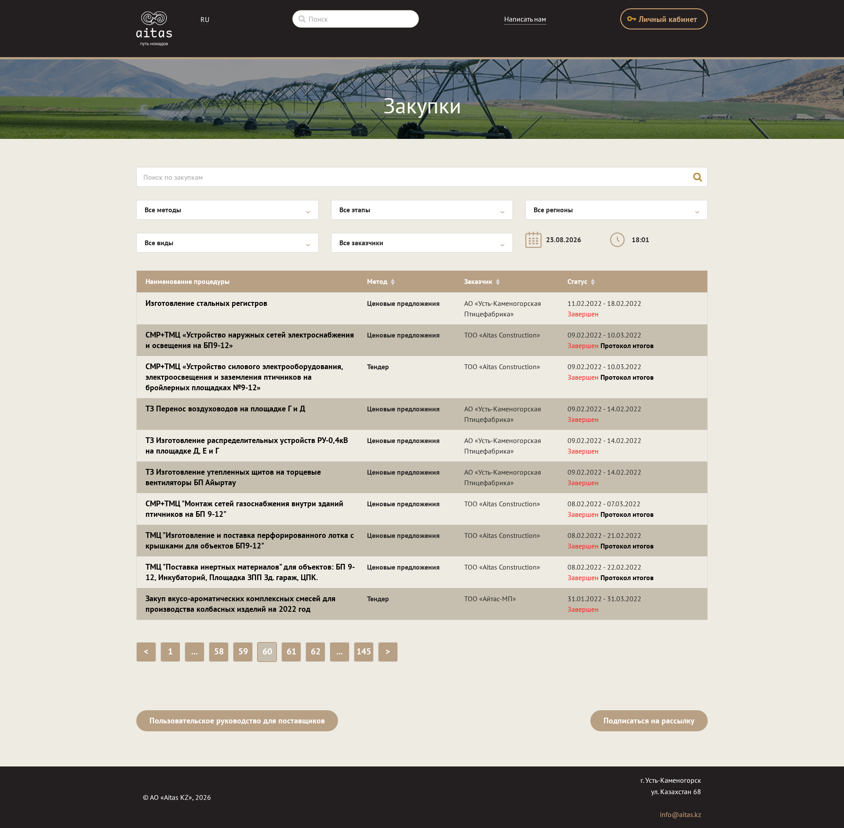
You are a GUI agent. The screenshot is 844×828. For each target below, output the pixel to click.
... (194, 651)
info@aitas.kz (680, 814)
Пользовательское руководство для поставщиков (237, 720)
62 (315, 651)
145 (364, 651)
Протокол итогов (627, 345)
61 (291, 651)
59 (243, 651)
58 (219, 651)
